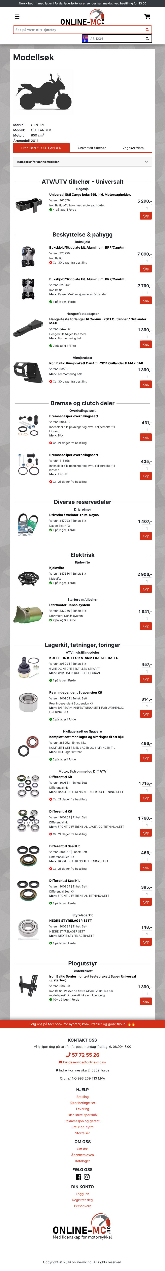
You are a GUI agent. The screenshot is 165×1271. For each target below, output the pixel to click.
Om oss (82, 1149)
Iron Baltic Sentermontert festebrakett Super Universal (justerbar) (92, 978)
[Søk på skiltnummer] (147, 38)
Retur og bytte (82, 1127)
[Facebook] (78, 1178)
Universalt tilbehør (92, 148)
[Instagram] (87, 1178)
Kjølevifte (56, 568)
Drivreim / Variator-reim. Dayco (74, 515)
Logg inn (82, 1194)
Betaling (82, 1097)
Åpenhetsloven (82, 1155)
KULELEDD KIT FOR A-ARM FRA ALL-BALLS (83, 658)
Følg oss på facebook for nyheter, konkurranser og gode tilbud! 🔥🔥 (82, 1024)
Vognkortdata (133, 148)
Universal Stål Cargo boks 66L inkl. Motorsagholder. (90, 194)
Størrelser (82, 1133)
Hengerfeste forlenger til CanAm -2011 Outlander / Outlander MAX (97, 321)
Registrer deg (82, 1200)
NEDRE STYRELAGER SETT (70, 921)
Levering (82, 1109)
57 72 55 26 (85, 1055)
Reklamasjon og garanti (82, 1121)
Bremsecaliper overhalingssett (73, 416)
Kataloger (82, 1161)
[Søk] (147, 29)
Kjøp (145, 216)
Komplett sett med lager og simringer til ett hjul (86, 737)
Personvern (82, 1206)
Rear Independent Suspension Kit (75, 692)
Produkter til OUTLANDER (41, 148)
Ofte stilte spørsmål (83, 1115)
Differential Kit (60, 777)
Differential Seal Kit (64, 846)
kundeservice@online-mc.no (84, 1062)
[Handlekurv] (147, 17)
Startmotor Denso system (69, 605)
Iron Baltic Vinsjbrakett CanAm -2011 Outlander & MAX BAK (96, 363)
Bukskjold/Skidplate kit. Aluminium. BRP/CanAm (86, 247)
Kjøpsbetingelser (82, 1103)
